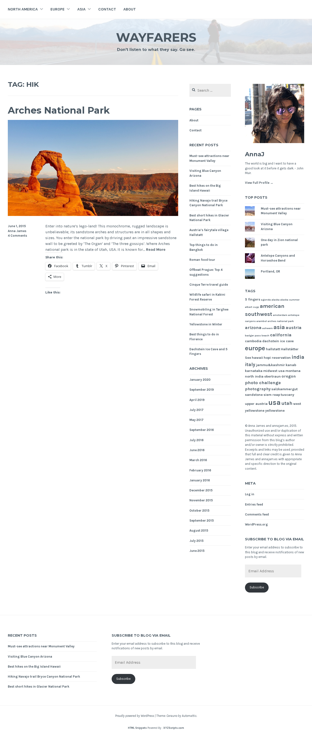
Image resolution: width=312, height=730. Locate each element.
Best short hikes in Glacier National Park (38, 686)
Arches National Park (59, 110)
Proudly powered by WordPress (134, 716)
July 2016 (196, 440)
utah (286, 403)
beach (265, 335)
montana (293, 371)
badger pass (253, 335)
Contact (107, 9)
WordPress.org (256, 524)
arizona (253, 327)
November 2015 (201, 500)
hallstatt (273, 349)
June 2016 (197, 450)
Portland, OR (270, 271)
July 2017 (196, 410)
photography (258, 389)
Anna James (17, 231)
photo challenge (263, 382)
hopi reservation (277, 358)
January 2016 (199, 480)
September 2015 (201, 520)
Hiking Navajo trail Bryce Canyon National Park (44, 676)
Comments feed (257, 514)
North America (23, 9)
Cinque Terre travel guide (208, 284)
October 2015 (199, 510)
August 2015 (198, 530)
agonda (266, 299)
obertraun (272, 376)
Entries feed (254, 504)
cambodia (253, 341)
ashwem (267, 328)
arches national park (281, 321)
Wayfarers (156, 37)
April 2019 (197, 400)
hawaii (257, 358)
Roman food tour (202, 260)
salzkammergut (284, 389)
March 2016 (198, 460)
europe (255, 348)
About (129, 9)
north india (254, 376)
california (281, 335)
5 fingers (252, 299)
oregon (289, 376)
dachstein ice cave (278, 341)
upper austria (256, 404)
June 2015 (197, 551)
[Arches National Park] (93, 214)
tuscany (287, 395)
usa (274, 402)
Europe (57, 9)
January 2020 (200, 379)
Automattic (189, 716)
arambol (261, 321)
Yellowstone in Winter (205, 324)
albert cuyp (252, 307)
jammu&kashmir (270, 365)
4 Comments (17, 235)
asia (279, 327)
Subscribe (257, 587)
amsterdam (280, 315)
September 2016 (201, 430)
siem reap (271, 395)
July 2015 (196, 541)
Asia (81, 9)
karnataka (254, 371)
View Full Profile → (259, 183)
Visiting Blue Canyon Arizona (30, 656)
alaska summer (290, 299)
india (298, 357)
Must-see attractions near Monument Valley (41, 646)
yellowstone (275, 411)
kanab (291, 365)
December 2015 (201, 490)
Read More (156, 249)
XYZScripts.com (173, 728)
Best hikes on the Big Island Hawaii (34, 666)
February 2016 (200, 470)
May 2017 (196, 420)
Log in (249, 494)
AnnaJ (254, 154)
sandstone (254, 395)
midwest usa (274, 371)
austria (294, 327)
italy (250, 364)
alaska (276, 299)
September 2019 (201, 389)
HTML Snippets (137, 728)
